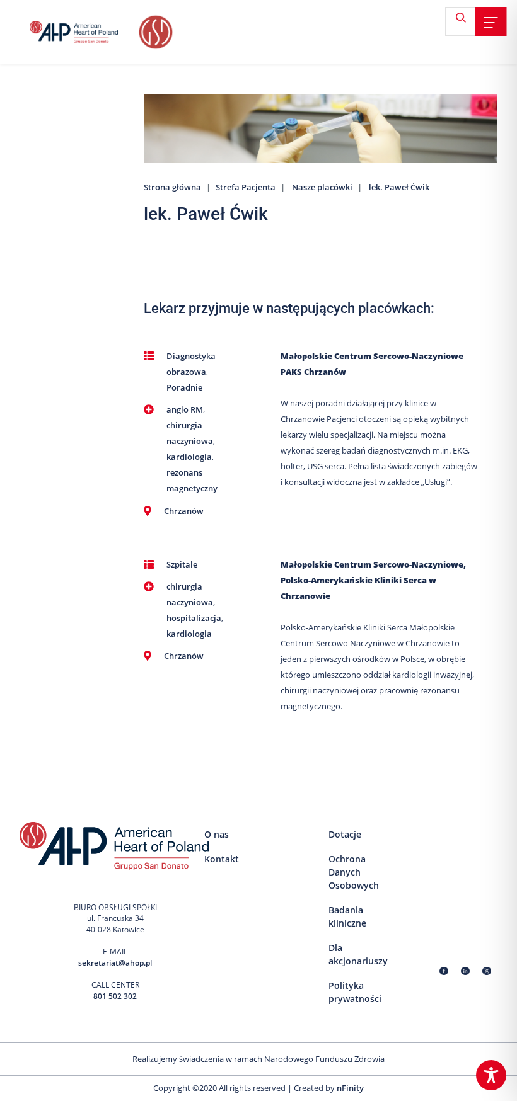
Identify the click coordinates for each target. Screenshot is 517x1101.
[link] (491, 22)
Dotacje (344, 834)
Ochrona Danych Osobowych (353, 872)
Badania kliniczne (347, 916)
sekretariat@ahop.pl (115, 962)
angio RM (184, 409)
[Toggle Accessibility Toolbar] (491, 1075)
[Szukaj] (465, 22)
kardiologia (189, 456)
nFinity (350, 1087)
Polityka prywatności (354, 992)
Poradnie (184, 387)
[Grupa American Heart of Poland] (83, 32)
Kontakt (221, 859)
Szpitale (181, 564)
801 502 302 (115, 996)
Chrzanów (184, 510)
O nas (216, 834)
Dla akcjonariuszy (358, 954)
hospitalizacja (193, 618)
